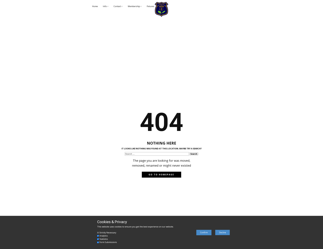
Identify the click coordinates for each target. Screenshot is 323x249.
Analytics (103, 235)
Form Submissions (108, 242)
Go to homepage (161, 174)
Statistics (103, 239)
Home (95, 6)
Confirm (204, 232)
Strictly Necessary (107, 232)
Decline (222, 232)
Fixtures (150, 6)
